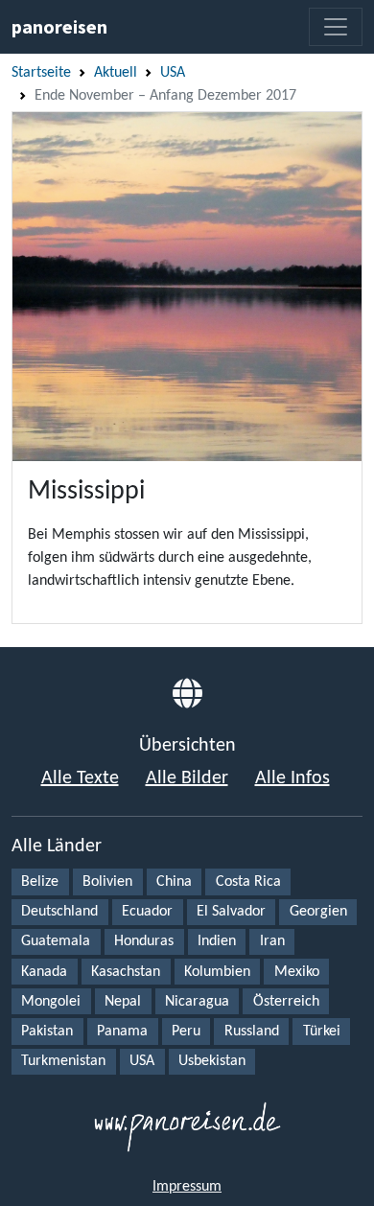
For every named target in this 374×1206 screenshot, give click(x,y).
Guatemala (55, 941)
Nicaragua (197, 1001)
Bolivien (107, 882)
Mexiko (296, 972)
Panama (122, 1031)
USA (172, 73)
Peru (186, 1031)
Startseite (41, 73)
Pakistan (47, 1031)
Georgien (318, 911)
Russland (251, 1031)
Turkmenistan (63, 1061)
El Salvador (231, 911)
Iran (272, 941)
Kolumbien (217, 972)
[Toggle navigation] (335, 27)
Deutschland (59, 911)
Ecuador (147, 911)
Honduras (144, 941)
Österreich (286, 1001)
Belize (39, 882)
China (174, 882)
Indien (217, 941)
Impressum (187, 1186)
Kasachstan (125, 972)
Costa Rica (248, 882)
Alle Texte (80, 778)
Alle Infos (292, 778)
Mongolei (51, 1001)
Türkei (321, 1031)
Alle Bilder (187, 778)
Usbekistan (211, 1061)
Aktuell (115, 73)
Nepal (123, 1001)
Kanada (44, 972)
